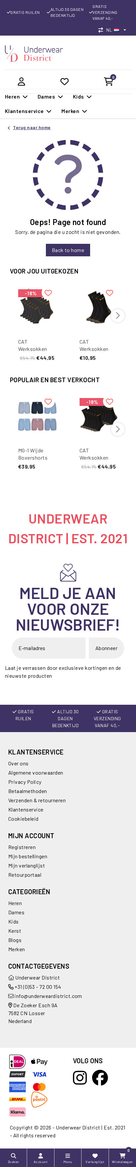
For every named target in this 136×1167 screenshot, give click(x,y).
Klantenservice (26, 809)
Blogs (14, 940)
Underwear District (37, 977)
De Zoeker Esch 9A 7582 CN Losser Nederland (33, 1013)
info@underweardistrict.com (48, 996)
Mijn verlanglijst (26, 865)
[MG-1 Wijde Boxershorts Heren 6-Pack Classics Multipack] (37, 416)
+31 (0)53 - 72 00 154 (37, 986)
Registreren (22, 847)
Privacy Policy (25, 782)
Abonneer (106, 648)
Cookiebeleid (23, 818)
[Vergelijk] (102, 30)
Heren (15, 903)
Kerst (14, 930)
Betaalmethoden (27, 791)
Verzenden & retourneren (37, 800)
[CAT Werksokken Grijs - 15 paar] (37, 307)
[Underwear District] (34, 52)
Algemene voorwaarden (35, 772)
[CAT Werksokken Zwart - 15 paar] (99, 416)
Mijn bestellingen (27, 856)
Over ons (18, 763)
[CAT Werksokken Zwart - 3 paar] (99, 307)
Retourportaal (24, 874)
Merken (16, 949)
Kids (13, 921)
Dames (16, 912)
